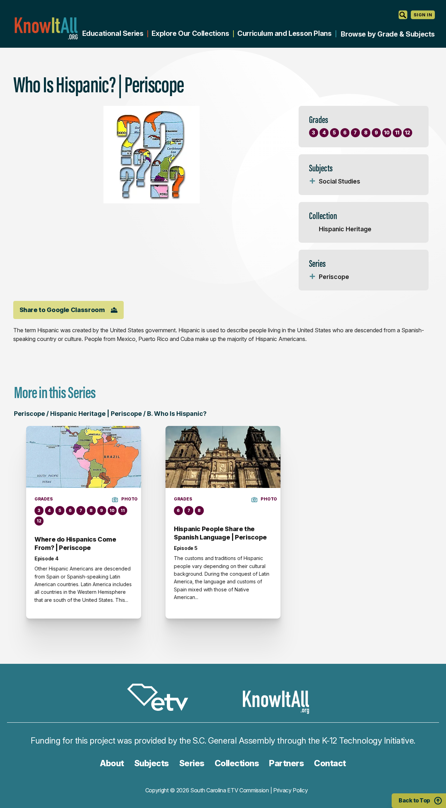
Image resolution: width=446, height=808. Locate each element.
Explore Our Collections (190, 33)
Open (312, 181)
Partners (286, 763)
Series (192, 763)
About (112, 763)
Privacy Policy (290, 790)
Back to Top (414, 800)
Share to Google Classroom (62, 309)
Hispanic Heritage (345, 229)
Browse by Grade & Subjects (388, 34)
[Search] (403, 14)
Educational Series (113, 33)
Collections (237, 763)
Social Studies (339, 181)
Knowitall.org (46, 28)
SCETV (161, 698)
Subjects (151, 763)
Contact (330, 763)
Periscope (334, 276)
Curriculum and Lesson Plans (284, 33)
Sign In (423, 14)
